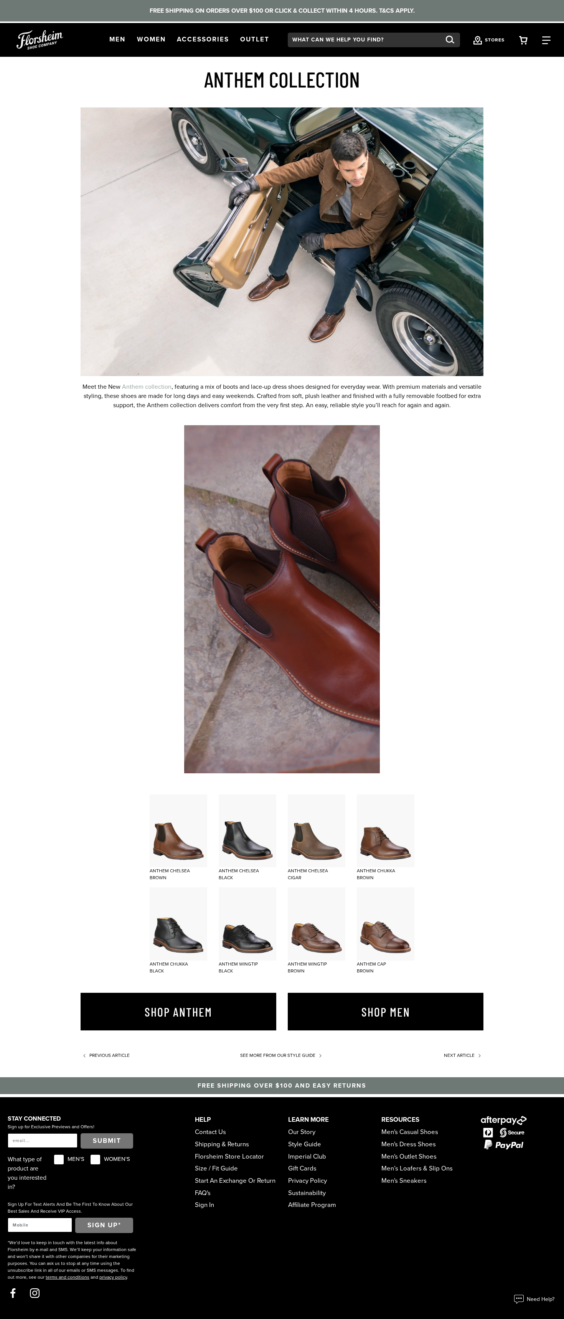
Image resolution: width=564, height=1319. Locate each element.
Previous (109, 1055)
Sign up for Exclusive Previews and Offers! (51, 1126)
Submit (107, 1141)
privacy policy (113, 1277)
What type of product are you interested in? (27, 1173)
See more (277, 1055)
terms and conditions (67, 1277)
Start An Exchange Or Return (235, 1181)
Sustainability (307, 1193)
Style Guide (304, 1144)
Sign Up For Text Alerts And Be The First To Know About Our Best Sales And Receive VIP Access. (70, 1208)
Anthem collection (147, 387)
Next (459, 1055)
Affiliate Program (312, 1205)
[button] (117, 40)
